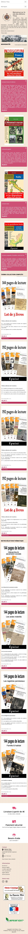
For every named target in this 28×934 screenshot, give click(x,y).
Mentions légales (6, 867)
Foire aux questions (6, 870)
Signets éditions (5, 872)
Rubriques (4, 6)
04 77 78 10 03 (7, 856)
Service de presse (6, 874)
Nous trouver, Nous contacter (8, 859)
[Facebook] (3, 881)
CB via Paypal (9, 827)
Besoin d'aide (14, 838)
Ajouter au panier (6, 338)
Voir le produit (5, 402)
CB (5, 827)
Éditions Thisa (5, 2)
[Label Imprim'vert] (14, 919)
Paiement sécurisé (14, 825)
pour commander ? (14, 840)
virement (23, 827)
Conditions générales (6, 869)
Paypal (14, 827)
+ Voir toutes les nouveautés (20, 44)
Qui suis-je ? (4, 865)
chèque (18, 827)
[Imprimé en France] (14, 908)
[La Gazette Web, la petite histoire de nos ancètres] (14, 896)
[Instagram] (7, 881)
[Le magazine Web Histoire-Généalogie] (14, 889)
